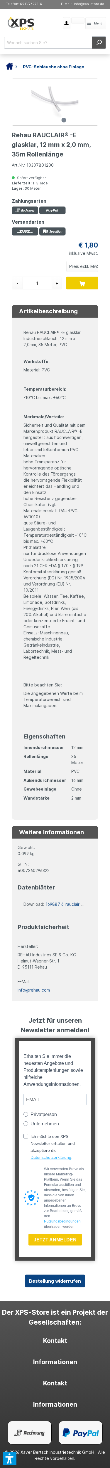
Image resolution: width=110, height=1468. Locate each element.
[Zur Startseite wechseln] (20, 23)
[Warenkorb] (71, 21)
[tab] (55, 1341)
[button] (9, 1458)
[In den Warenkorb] (82, 283)
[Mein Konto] (66, 23)
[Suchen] (99, 42)
